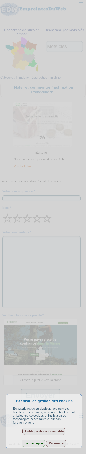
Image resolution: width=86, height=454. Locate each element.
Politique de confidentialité (44, 431)
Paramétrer (56, 443)
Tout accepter (33, 443)
